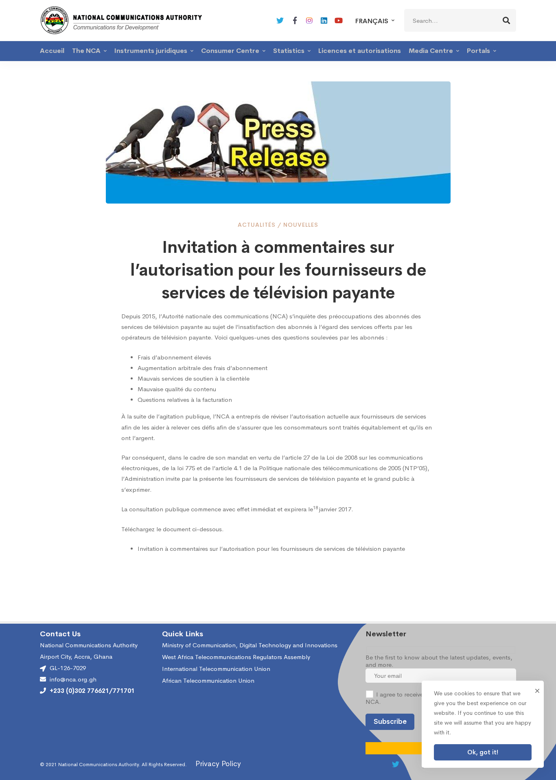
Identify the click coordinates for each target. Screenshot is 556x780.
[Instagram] (309, 20)
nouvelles (300, 224)
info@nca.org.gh (73, 679)
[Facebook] (294, 20)
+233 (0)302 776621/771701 (92, 691)
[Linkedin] (324, 20)
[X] (280, 20)
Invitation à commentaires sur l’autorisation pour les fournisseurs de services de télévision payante (271, 548)
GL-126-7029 (68, 668)
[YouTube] (338, 20)
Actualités (257, 224)
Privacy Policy (218, 763)
